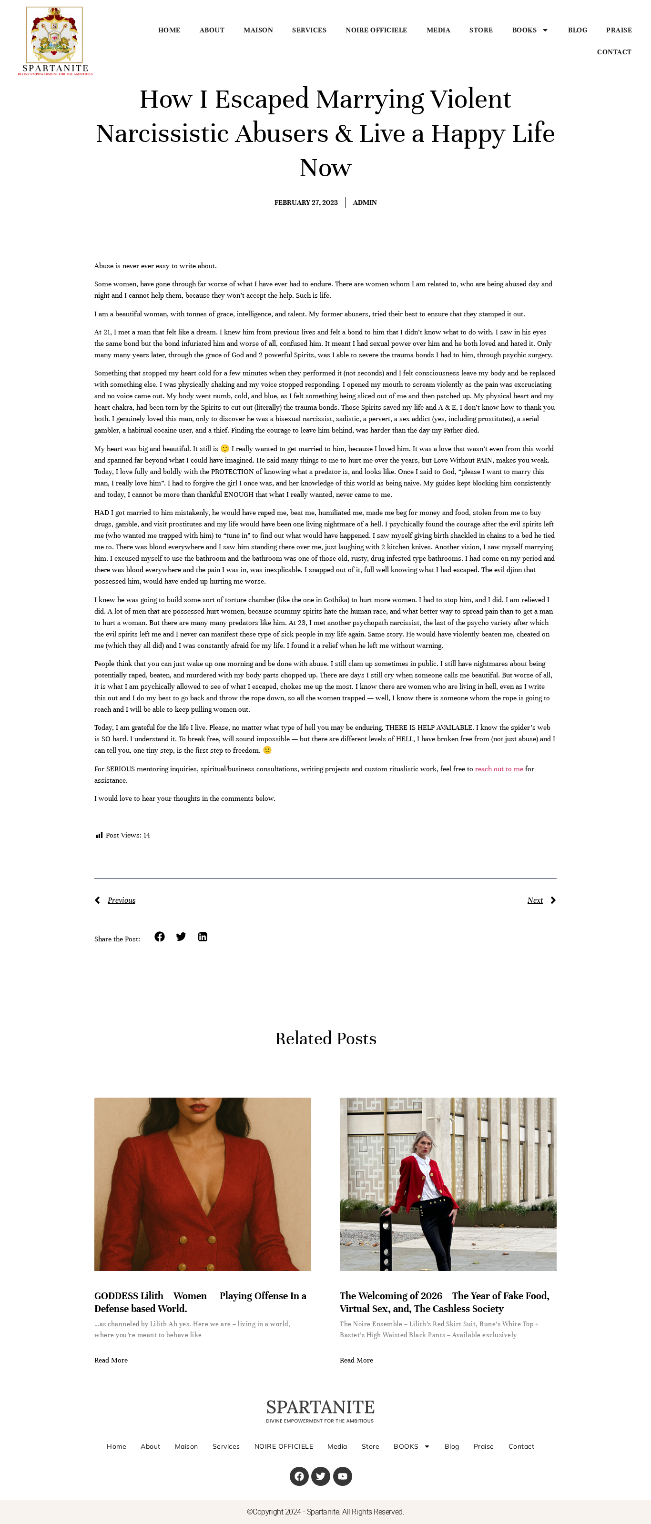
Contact (614, 52)
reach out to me (500, 769)
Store (481, 30)
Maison (258, 30)
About (212, 30)
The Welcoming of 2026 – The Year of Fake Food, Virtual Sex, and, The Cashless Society (444, 1302)
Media (439, 30)
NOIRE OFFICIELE (376, 30)
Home (169, 30)
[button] (159, 936)
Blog (577, 30)
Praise (619, 30)
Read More (111, 1360)
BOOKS (524, 30)
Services (309, 30)
